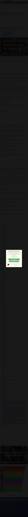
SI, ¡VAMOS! (14, 259)
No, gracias (14, 261)
